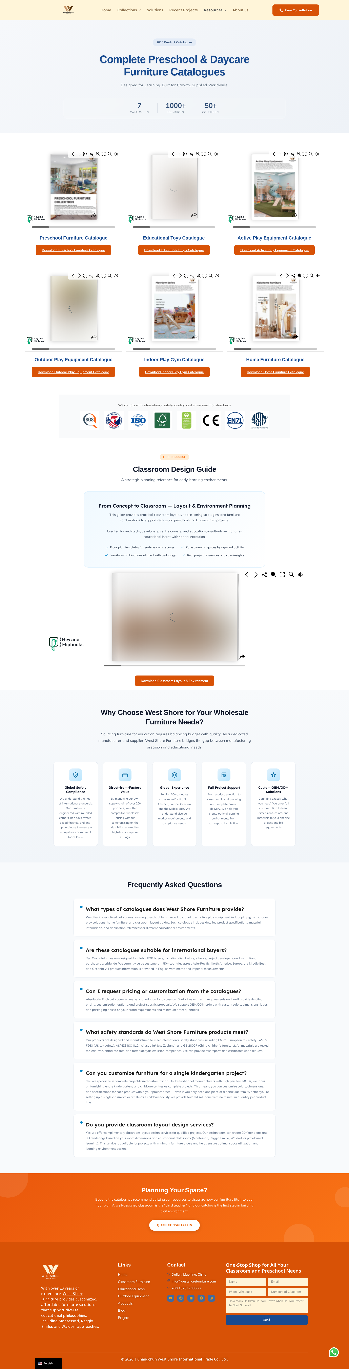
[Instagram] (211, 1298)
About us (240, 10)
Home (106, 10)
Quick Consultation (174, 1225)
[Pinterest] (180, 1298)
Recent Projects (183, 10)
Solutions (155, 10)
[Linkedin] (190, 1298)
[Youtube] (170, 1298)
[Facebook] (201, 1298)
